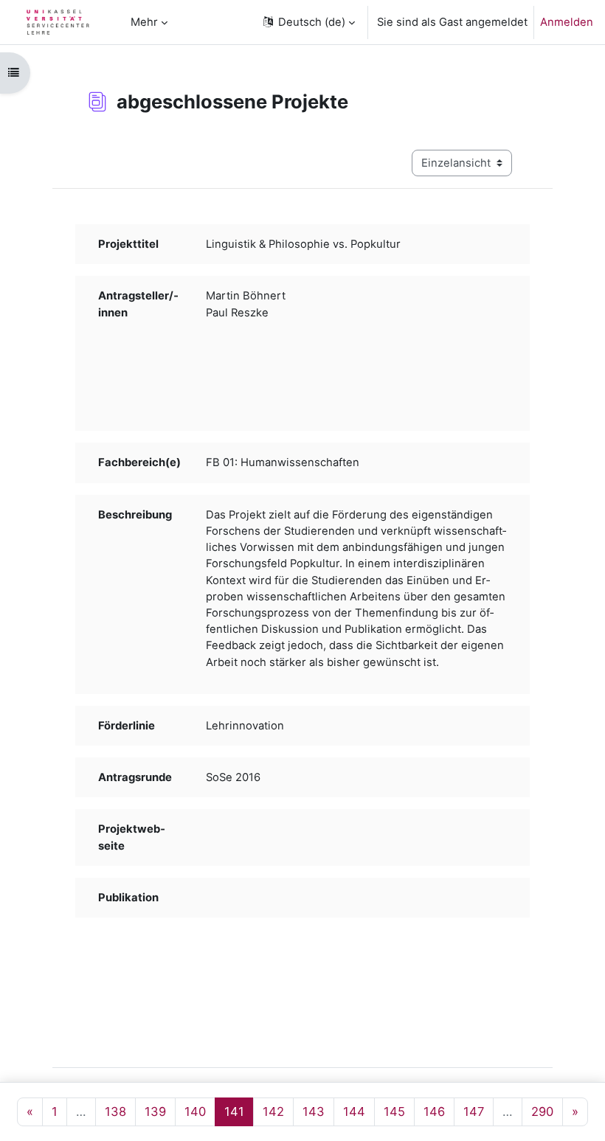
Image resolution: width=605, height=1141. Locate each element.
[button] (308, 22)
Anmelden (566, 22)
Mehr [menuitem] (144, 22)
